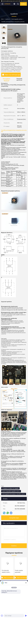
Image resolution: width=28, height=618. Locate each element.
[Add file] (2, 615)
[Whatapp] (7, 512)
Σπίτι (2, 19)
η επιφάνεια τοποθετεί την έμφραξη (10, 488)
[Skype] (4, 513)
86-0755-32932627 (23, 1)
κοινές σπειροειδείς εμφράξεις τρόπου (11, 491)
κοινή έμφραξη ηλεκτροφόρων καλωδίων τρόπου (13, 494)
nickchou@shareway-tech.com (10, 1)
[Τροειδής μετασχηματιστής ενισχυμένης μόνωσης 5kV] (17, 35)
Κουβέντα (23, 3)
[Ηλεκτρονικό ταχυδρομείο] (11, 513)
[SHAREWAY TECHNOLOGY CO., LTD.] (7, 4)
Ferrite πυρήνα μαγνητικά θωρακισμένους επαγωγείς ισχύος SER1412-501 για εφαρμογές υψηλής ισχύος (20, 571)
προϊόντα (7, 19)
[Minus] (26, 583)
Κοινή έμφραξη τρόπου (16, 19)
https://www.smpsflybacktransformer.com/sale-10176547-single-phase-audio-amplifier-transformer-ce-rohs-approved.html (13, 315)
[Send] (26, 615)
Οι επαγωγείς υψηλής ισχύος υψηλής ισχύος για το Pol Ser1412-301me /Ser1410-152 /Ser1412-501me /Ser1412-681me (7, 571)
